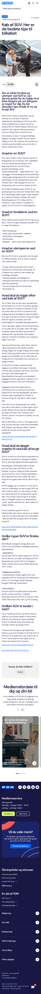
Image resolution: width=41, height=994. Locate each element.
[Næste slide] (22, 710)
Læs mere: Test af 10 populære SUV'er (17, 645)
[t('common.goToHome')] (8, 787)
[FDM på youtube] (37, 787)
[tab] (17, 773)
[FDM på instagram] (29, 787)
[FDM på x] (24, 787)
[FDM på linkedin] (33, 787)
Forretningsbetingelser (9, 978)
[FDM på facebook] (20, 787)
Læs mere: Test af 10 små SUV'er (15, 650)
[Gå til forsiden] (7, 3)
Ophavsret (5, 975)
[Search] (33, 3)
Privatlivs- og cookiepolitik (10, 973)
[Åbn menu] (37, 3)
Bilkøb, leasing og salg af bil (11, 8)
